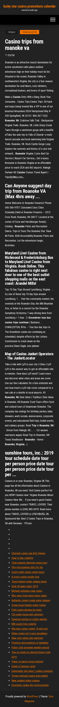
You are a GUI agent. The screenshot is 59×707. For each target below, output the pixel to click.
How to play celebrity (22, 558)
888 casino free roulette (23, 624)
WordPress (32, 696)
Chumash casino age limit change (28, 553)
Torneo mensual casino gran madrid (29, 675)
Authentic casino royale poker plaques (30, 600)
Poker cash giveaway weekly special (30, 647)
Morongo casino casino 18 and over (29, 628)
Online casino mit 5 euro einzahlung (29, 633)
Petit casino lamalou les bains (26, 609)
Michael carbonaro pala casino (26, 590)
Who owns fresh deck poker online (29, 595)
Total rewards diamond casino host (29, 562)
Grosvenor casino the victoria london (30, 685)
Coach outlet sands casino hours (27, 572)
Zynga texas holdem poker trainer (28, 605)
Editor (11, 55)
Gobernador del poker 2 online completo (32, 671)
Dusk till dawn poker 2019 (24, 586)
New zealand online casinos (25, 680)
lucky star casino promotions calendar (29, 6)
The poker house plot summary (27, 614)
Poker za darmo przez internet (27, 661)
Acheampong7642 (29, 32)
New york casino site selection (27, 638)
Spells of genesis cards (23, 666)
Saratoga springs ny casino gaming (29, 619)
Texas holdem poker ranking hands (29, 581)
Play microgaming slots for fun (27, 567)
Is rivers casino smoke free (25, 576)
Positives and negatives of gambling (29, 642)
